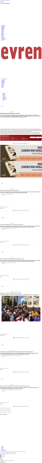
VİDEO (2, 86)
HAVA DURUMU (4, 39)
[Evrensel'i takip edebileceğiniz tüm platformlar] (5, 14)
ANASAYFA (3, 26)
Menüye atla (5, 0)
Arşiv (2, 448)
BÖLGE (2, 35)
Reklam (2, 449)
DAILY (2, 40)
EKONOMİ (3, 28)
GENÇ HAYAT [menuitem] (4, 96)
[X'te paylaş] (15, 122)
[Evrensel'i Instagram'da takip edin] (25, 9)
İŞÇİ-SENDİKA (3, 27)
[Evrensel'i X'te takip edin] (5, 9)
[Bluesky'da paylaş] (35, 122)
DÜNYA (2, 84)
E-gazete (2, 446)
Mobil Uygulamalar (4, 450)
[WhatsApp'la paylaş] (5, 122)
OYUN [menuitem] (3, 99)
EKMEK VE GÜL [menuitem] (5, 93)
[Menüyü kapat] (5, 24)
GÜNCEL (3, 29)
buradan (21, 451)
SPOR (2, 36)
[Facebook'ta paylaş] (25, 122)
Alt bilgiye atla (7, 0)
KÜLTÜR (3, 30)
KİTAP (2, 32)
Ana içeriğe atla (2, 0)
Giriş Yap (37, 138)
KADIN (2, 33)
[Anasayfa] (6, 105)
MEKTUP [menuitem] (4, 95)
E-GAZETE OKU (3, 25)
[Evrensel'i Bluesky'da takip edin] (35, 9)
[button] (6, 92)
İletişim (2, 447)
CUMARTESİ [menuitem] (4, 97)
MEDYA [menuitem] (4, 94)
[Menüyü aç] (5, 19)
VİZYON (3, 87)
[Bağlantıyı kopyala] (5, 127)
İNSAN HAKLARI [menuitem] (5, 98)
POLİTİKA (3, 83)
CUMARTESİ (3, 37)
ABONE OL (3, 80)
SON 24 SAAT (3, 81)
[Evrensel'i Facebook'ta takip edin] (15, 9)
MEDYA (2, 34)
